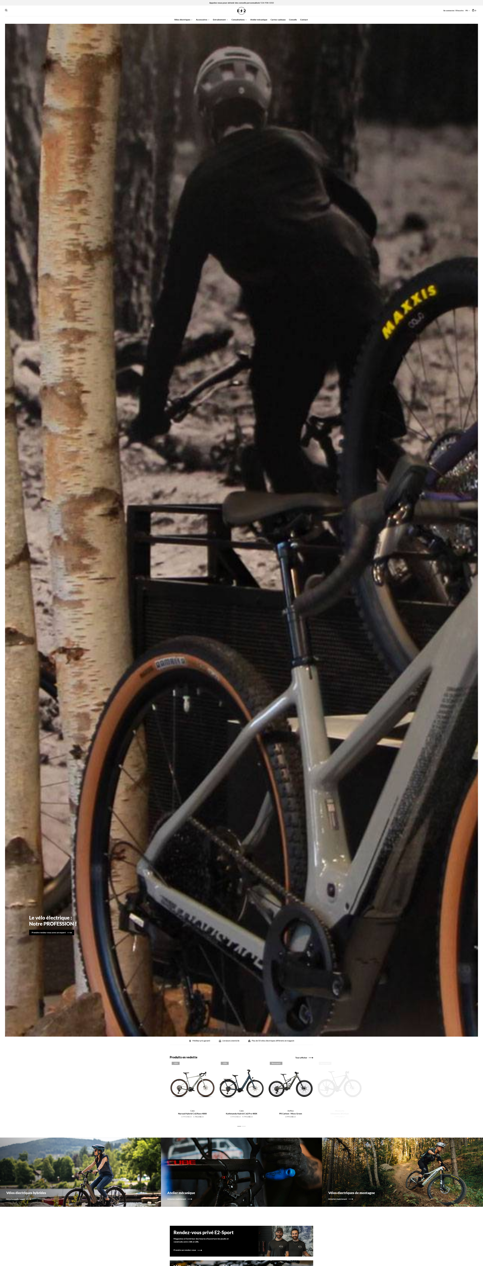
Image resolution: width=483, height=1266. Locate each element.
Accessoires (201, 19)
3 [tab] (250, 1030)
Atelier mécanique (258, 19)
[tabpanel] (241, 530)
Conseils (293, 19)
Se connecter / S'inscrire (453, 10)
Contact (304, 19)
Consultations (238, 19)
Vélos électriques (182, 19)
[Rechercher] (6, 10)
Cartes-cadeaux (278, 19)
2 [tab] (243, 1030)
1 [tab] (236, 1030)
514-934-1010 (267, 3)
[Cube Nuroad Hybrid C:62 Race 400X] (192, 1084)
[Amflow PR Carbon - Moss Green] (290, 1084)
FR (467, 10)
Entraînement (219, 19)
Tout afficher (301, 1057)
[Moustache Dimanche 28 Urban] (339, 1084)
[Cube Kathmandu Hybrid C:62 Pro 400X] (241, 1084)
